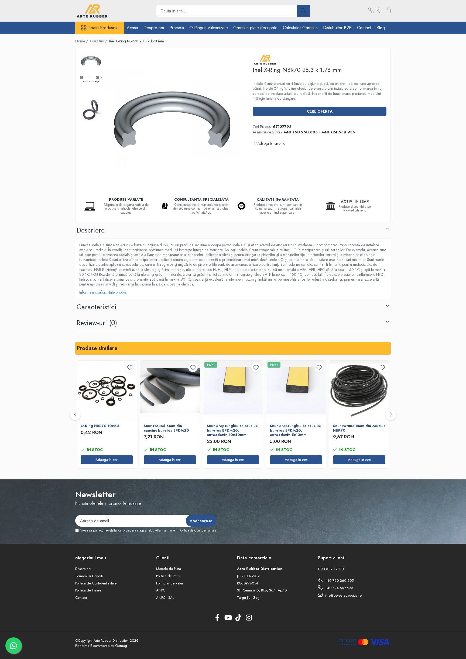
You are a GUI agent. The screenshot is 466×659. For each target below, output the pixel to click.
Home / (82, 41)
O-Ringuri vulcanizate (208, 28)
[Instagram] (248, 618)
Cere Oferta (320, 111)
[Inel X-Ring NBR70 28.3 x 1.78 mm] (172, 119)
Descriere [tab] (91, 230)
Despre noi (153, 28)
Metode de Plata (168, 568)
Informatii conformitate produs (102, 292)
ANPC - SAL (165, 597)
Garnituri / (99, 41)
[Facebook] (217, 618)
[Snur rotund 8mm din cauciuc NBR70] (359, 391)
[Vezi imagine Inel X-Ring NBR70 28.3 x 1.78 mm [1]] (91, 79)
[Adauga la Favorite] (130, 367)
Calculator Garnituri (300, 28)
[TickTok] (238, 618)
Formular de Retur (169, 583)
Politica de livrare (88, 590)
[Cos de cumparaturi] (388, 11)
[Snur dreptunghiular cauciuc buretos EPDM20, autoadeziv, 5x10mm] (296, 391)
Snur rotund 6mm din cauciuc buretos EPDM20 (166, 428)
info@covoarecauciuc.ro (343, 595)
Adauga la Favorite (270, 143)
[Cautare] (303, 11)
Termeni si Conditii (89, 576)
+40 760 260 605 (339, 580)
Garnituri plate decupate (255, 28)
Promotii (176, 28)
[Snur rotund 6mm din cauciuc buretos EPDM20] (170, 391)
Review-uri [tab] (97, 323)
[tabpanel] (172, 119)
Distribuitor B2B (337, 28)
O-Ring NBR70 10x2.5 (100, 426)
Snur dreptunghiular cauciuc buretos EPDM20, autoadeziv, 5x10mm (295, 431)
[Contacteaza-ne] (371, 11)
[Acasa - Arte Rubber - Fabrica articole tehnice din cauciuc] (102, 11)
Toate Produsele (104, 28)
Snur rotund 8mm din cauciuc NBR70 (359, 428)
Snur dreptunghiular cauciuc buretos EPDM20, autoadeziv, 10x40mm (232, 431)
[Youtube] (227, 618)
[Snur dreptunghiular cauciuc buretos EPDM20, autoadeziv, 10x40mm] (233, 391)
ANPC (160, 590)
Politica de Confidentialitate (197, 530)
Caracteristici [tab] (96, 307)
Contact (364, 28)
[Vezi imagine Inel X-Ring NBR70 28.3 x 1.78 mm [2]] (91, 109)
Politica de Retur (168, 576)
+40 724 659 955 (338, 587)
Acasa (132, 28)
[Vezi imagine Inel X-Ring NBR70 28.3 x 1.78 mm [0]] (91, 60)
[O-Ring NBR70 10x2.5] (107, 391)
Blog (380, 28)
